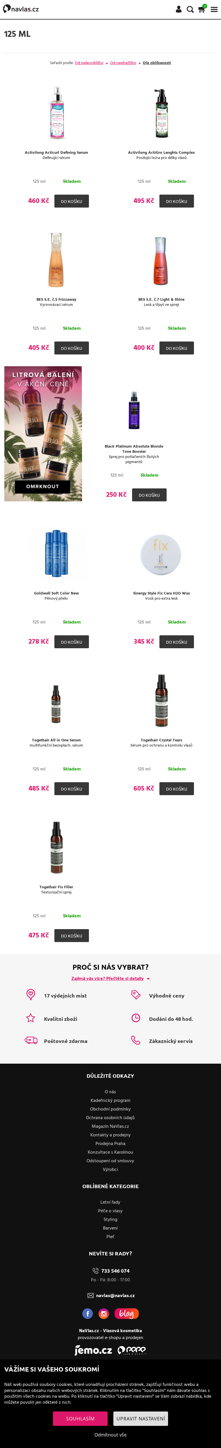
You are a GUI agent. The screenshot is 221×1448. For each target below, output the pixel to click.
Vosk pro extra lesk (161, 598)
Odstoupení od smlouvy (110, 1161)
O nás (110, 1092)
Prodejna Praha (110, 1144)
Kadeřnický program (110, 1100)
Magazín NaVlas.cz (110, 1126)
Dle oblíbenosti (157, 63)
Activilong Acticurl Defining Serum (56, 153)
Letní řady (110, 1202)
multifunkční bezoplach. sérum (56, 745)
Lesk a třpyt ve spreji (161, 305)
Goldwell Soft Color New (56, 593)
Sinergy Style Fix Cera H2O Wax (161, 593)
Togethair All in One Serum (56, 740)
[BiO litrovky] (43, 500)
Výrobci (110, 1169)
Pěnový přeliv (56, 598)
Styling (110, 1219)
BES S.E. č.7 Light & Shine (161, 299)
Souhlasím (80, 1419)
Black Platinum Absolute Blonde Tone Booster (134, 449)
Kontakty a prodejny (110, 1135)
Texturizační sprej (56, 892)
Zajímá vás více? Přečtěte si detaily (107, 978)
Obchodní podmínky (110, 1109)
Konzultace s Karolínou (110, 1152)
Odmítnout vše (110, 1435)
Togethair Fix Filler (56, 887)
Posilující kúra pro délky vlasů (161, 158)
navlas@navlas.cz (115, 1295)
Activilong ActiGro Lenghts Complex (161, 153)
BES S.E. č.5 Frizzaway (56, 299)
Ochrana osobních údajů (110, 1118)
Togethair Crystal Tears (161, 740)
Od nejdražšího (123, 63)
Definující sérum (56, 158)
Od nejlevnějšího (89, 63)
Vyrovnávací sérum (56, 305)
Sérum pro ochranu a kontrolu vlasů (161, 745)
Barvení (110, 1228)
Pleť (110, 1237)
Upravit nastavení (141, 1419)
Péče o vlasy (110, 1211)
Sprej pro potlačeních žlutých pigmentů (134, 459)
